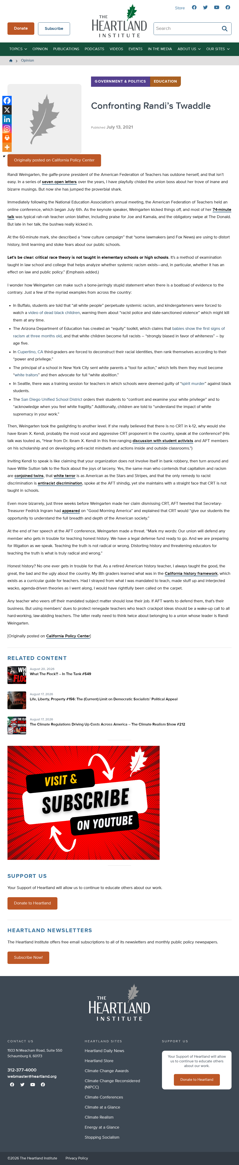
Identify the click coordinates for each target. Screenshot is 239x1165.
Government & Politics (120, 82)
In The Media (160, 49)
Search (225, 29)
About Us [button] (187, 49)
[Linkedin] (7, 119)
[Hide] (4, 156)
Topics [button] (15, 49)
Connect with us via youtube (216, 7)
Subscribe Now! (28, 958)
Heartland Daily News (104, 1051)
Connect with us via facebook (194, 7)
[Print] (7, 138)
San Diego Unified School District (51, 400)
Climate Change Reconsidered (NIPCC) (112, 1084)
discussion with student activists (163, 441)
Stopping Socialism (102, 1137)
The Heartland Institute (119, 20)
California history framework (191, 574)
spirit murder (193, 384)
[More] (7, 147)
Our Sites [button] (215, 49)
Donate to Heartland (32, 903)
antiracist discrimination (60, 483)
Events (136, 49)
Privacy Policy (77, 1158)
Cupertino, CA (30, 352)
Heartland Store (99, 1061)
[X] (7, 110)
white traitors (26, 375)
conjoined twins (29, 476)
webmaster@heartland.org (31, 1076)
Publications (66, 49)
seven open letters (59, 182)
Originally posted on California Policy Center (54, 160)
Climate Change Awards (107, 1071)
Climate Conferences (104, 1097)
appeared (71, 511)
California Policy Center (68, 636)
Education (165, 82)
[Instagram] (7, 128)
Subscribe (54, 29)
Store (180, 8)
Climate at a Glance (102, 1107)
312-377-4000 (21, 1070)
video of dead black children (54, 313)
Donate (21, 28)
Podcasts (94, 49)
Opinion (40, 49)
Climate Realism (99, 1117)
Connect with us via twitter (205, 7)
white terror (64, 476)
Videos (116, 49)
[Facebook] (7, 100)
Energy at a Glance (102, 1127)
